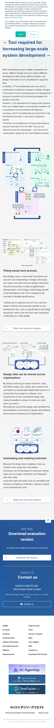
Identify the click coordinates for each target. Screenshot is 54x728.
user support (34, 642)
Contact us (29, 604)
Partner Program (35, 634)
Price (31, 629)
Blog (30, 638)
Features (6, 634)
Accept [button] (20, 34)
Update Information (10, 642)
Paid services (34, 625)
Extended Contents (10, 646)
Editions (6, 650)
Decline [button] (33, 34)
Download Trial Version (27, 557)
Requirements (8, 654)
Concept (6, 629)
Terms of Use (43, 713)
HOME (5, 625)
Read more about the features (27, 328)
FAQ (30, 646)
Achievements (9, 638)
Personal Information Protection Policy (20, 713)
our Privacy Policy (15, 17)
